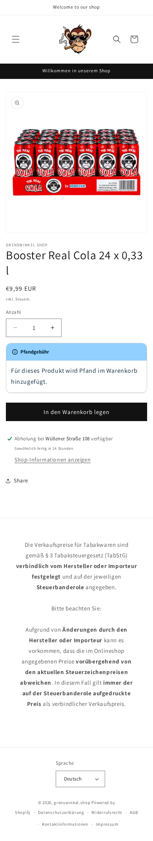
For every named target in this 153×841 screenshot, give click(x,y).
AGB (134, 812)
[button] (15, 39)
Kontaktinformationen (65, 824)
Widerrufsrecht (106, 812)
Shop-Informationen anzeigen (53, 459)
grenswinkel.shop (72, 802)
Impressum (107, 824)
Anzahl (13, 312)
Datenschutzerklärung (61, 812)
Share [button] (21, 480)
